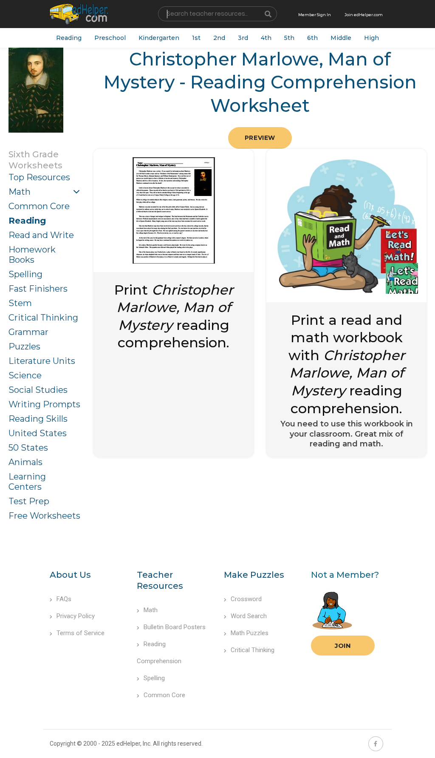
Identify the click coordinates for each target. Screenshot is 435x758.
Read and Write (41, 235)
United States (37, 433)
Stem (20, 303)
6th (312, 38)
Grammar (28, 332)
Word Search (249, 616)
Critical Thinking (43, 317)
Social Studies (38, 390)
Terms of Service (80, 633)
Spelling (25, 274)
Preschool (110, 38)
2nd (219, 38)
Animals (25, 462)
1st (196, 38)
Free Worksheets (44, 516)
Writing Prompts (44, 404)
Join (343, 646)
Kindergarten (158, 38)
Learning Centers (27, 481)
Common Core (39, 206)
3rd (243, 38)
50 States (28, 448)
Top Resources (39, 177)
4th (266, 38)
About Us (70, 575)
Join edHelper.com (364, 14)
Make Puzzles (254, 575)
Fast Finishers (38, 289)
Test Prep (28, 501)
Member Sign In (314, 14)
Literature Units (41, 361)
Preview (260, 138)
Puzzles (24, 346)
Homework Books (32, 254)
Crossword (246, 599)
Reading (69, 38)
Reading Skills (38, 419)
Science (25, 375)
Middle (340, 38)
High (371, 38)
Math (19, 192)
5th (289, 38)
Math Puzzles (249, 633)
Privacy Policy (75, 616)
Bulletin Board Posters (175, 627)
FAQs (63, 599)
